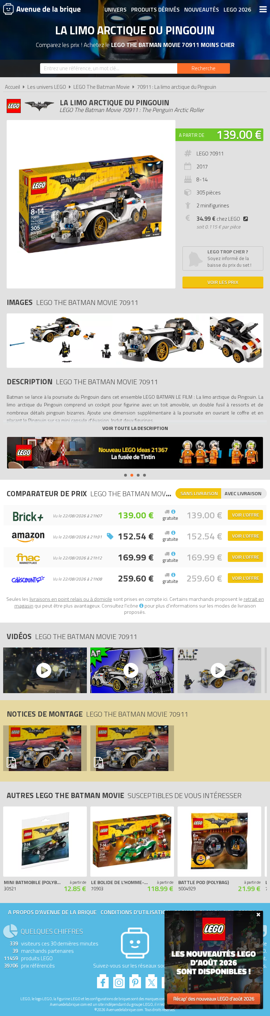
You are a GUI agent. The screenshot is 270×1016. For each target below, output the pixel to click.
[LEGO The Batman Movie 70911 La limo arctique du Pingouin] (60, 362)
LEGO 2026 (237, 9)
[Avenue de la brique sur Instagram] (119, 979)
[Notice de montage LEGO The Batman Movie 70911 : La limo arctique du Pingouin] (43, 748)
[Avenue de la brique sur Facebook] (102, 979)
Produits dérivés (155, 9)
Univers (115, 9)
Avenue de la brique (42, 9)
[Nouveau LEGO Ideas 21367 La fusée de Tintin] (135, 453)
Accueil (12, 87)
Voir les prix (222, 282)
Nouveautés (201, 9)
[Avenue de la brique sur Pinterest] (135, 979)
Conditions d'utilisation (135, 912)
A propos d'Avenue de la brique (52, 912)
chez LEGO (218, 219)
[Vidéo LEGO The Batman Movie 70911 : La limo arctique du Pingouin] (43, 670)
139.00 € (239, 134)
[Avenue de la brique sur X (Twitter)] (151, 979)
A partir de (191, 135)
